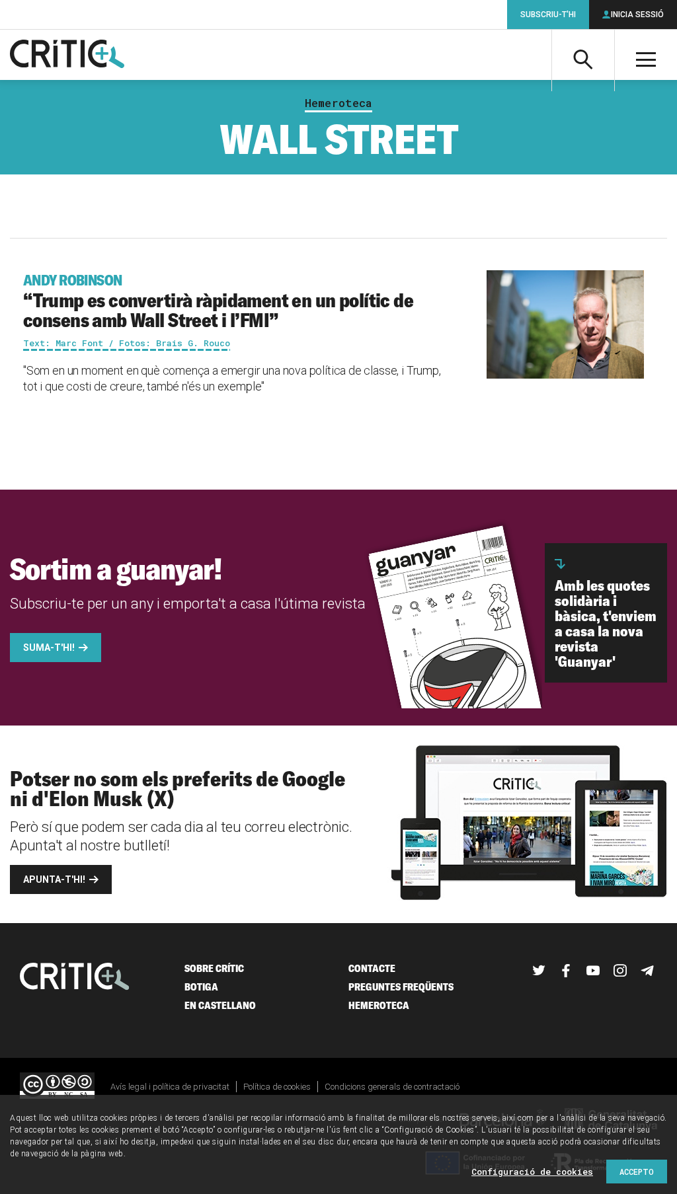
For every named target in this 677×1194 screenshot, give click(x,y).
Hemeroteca (338, 103)
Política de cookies (277, 1087)
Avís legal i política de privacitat (169, 1087)
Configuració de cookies (532, 1171)
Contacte (371, 968)
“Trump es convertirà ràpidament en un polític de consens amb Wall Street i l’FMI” (218, 301)
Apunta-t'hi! (54, 879)
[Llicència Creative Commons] (57, 1086)
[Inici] (75, 977)
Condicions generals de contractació (392, 1087)
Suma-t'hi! (49, 647)
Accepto (636, 1171)
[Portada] (67, 55)
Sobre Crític (214, 968)
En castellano (220, 1005)
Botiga (201, 987)
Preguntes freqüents (401, 987)
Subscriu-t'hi (548, 14)
